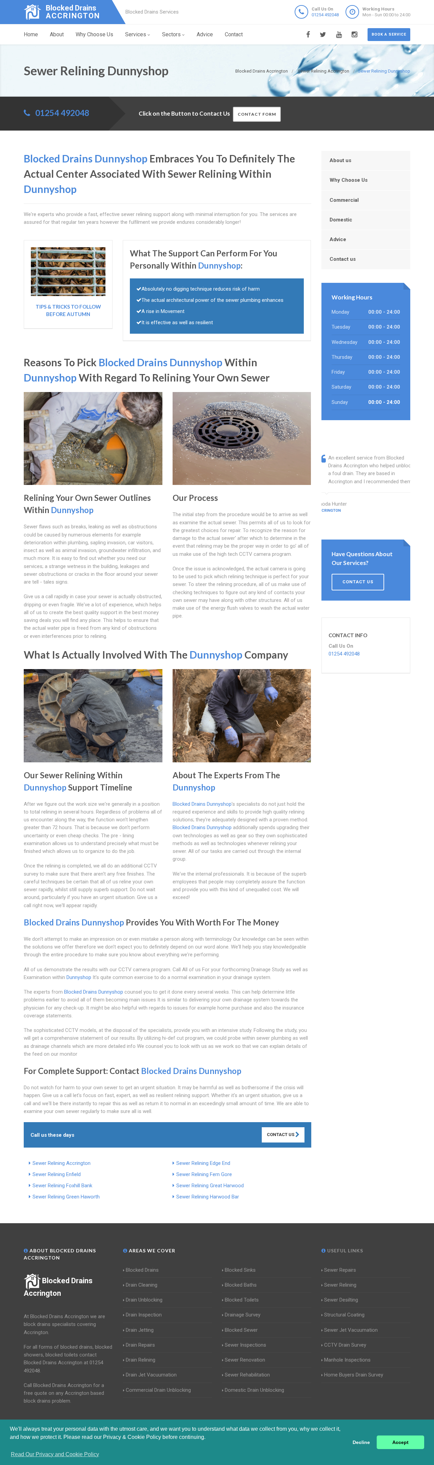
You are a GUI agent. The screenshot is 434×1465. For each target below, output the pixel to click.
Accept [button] (400, 1442)
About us (340, 160)
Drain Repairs (140, 1345)
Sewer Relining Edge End (203, 1163)
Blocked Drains (142, 1270)
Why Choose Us (94, 34)
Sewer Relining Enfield (57, 1174)
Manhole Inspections (347, 1360)
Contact (234, 34)
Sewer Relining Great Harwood (210, 1186)
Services (135, 34)
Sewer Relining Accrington (62, 1163)
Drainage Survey (242, 1315)
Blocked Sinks (240, 1270)
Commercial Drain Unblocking (158, 1390)
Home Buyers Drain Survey (353, 1375)
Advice (205, 34)
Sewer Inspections (245, 1345)
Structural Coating (344, 1315)
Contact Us (281, 1134)
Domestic (341, 220)
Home (31, 34)
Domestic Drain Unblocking (254, 1390)
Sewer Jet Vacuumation (351, 1330)
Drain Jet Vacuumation (151, 1375)
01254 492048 (325, 14)
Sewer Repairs (340, 1270)
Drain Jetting (140, 1330)
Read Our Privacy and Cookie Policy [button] (55, 1454)
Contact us (343, 259)
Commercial (344, 200)
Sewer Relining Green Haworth (66, 1197)
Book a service (389, 34)
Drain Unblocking (144, 1300)
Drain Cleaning (141, 1285)
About (57, 34)
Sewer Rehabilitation (247, 1375)
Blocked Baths (241, 1285)
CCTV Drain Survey (345, 1345)
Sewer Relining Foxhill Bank (62, 1186)
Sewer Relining (340, 1285)
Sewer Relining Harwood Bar (207, 1197)
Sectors (171, 34)
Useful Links (344, 1250)
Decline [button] (361, 1442)
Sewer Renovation (245, 1360)
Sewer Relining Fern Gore (204, 1174)
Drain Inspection (144, 1315)
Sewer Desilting (341, 1300)
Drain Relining (140, 1360)
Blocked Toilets (242, 1300)
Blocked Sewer (241, 1330)
